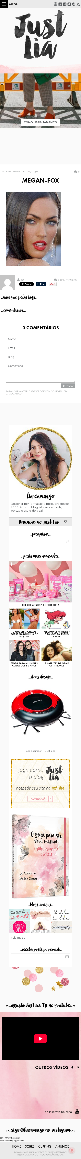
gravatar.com (15, 393)
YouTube (55, 4)
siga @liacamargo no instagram (40, 1130)
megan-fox (40, 181)
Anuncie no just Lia (38, 522)
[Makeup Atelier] (40, 927)
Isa (22, 280)
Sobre (29, 1146)
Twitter (69, 4)
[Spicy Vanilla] (40, 915)
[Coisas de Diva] (19, 927)
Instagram (60, 4)
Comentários (67, 280)
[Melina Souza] (61, 927)
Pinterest (73, 4)
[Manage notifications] (72, 1150)
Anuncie (62, 1146)
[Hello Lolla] (61, 915)
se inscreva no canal (59, 1112)
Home (16, 1146)
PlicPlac (59, 1155)
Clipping (44, 1146)
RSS (78, 4)
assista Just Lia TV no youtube (40, 1005)
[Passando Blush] (19, 915)
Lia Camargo (31, 1155)
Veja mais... (18, 937)
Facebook (64, 4)
